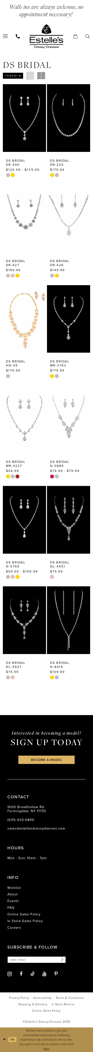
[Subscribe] (61, 959)
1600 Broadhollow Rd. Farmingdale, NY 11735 (26, 809)
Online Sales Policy (24, 914)
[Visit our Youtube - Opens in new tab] (44, 974)
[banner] (46, 36)
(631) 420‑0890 (20, 819)
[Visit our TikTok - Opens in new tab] (33, 973)
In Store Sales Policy (25, 920)
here (46, 1049)
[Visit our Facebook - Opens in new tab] (21, 974)
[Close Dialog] (4, 1039)
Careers (14, 927)
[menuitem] (18, 36)
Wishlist (14, 887)
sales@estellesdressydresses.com (36, 828)
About (12, 894)
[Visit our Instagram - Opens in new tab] (9, 974)
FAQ (11, 907)
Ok (12, 1039)
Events (13, 900)
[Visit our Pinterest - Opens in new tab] (56, 974)
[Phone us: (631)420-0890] (18, 36)
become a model (46, 759)
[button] (76, 36)
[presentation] (24, 118)
